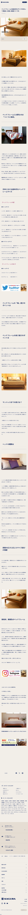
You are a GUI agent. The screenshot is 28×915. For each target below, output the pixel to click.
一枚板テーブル (18, 804)
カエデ (3, 813)
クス (25, 810)
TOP (2, 856)
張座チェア (15, 805)
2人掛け (3, 804)
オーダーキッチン (21, 807)
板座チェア (10, 805)
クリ (6, 813)
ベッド (6, 807)
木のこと (17, 790)
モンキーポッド (18, 810)
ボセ (12, 812)
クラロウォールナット (23, 812)
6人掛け (23, 802)
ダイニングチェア (5, 805)
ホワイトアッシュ (5, 810)
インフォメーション (19, 793)
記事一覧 (6, 856)
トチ (23, 810)
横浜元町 (14, 800)
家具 (26, 800)
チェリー (9, 808)
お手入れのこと (6, 790)
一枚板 (14, 804)
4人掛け (19, 802)
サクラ (9, 812)
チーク (13, 810)
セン (2, 812)
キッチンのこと (18, 792)
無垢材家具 (22, 800)
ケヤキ (6, 812)
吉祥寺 (10, 800)
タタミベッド (11, 807)
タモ (25, 808)
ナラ (19, 808)
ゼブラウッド (16, 812)
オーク (22, 808)
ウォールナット (4, 808)
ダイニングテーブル (13, 802)
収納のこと (5, 792)
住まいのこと (5, 793)
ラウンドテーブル (8, 804)
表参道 (3, 800)
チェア (23, 804)
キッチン (15, 807)
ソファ (25, 805)
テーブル (7, 802)
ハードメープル (14, 808)
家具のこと (5, 788)
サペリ (10, 810)
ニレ (8, 813)
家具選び (3, 802)
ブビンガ (12, 813)
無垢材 (18, 800)
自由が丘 (6, 800)
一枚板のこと (18, 788)
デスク (3, 807)
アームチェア (21, 805)
